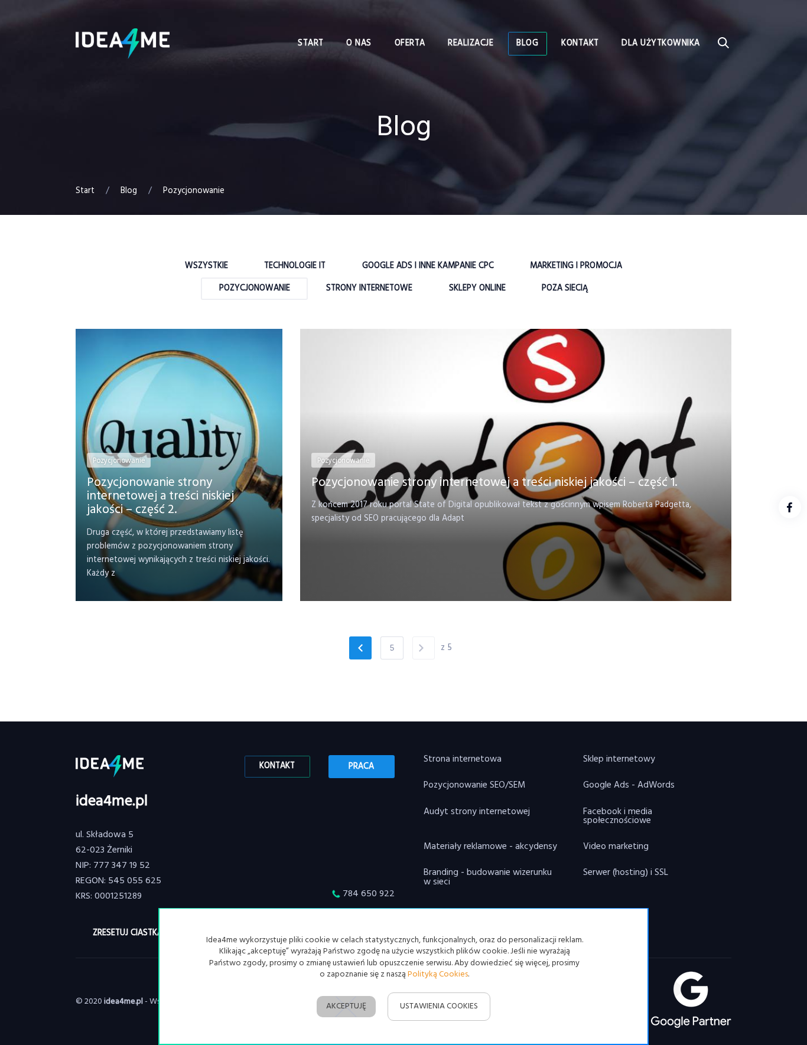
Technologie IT (295, 266)
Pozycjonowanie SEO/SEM (474, 785)
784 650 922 (369, 894)
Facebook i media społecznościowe (617, 817)
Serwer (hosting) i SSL (625, 872)
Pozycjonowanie (254, 288)
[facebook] (790, 507)
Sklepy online (477, 288)
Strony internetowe (369, 288)
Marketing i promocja (576, 266)
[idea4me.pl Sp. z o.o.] (123, 43)
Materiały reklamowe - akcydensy (490, 846)
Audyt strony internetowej (477, 812)
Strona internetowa (463, 759)
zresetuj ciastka (127, 933)
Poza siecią (565, 288)
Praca (361, 766)
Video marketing (616, 846)
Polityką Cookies (438, 974)
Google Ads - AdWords (629, 785)
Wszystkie (206, 266)
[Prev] (360, 647)
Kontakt (277, 766)
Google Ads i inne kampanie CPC (428, 266)
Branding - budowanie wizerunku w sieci (488, 877)
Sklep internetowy (619, 759)
